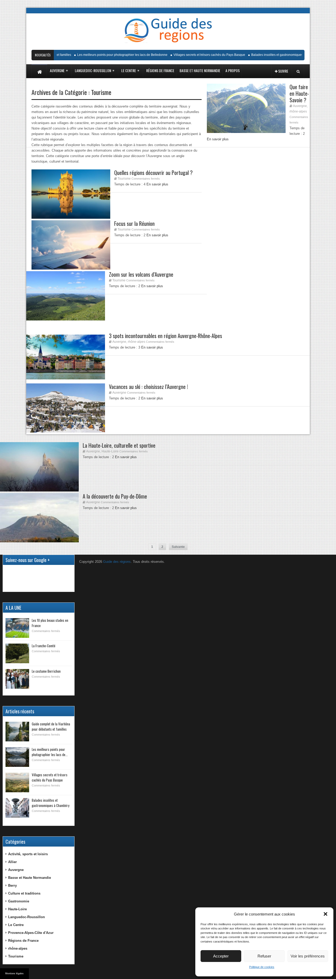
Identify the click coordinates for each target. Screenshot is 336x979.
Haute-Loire (110, 451)
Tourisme (118, 280)
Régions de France (23, 941)
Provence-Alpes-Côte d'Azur (31, 933)
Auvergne (300, 106)
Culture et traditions (24, 893)
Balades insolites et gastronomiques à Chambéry (277, 55)
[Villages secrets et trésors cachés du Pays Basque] (17, 782)
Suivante (178, 547)
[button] (325, 914)
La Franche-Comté (43, 645)
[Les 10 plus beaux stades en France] (17, 628)
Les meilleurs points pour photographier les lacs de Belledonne (113, 55)
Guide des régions (117, 562)
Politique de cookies (261, 967)
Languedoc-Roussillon (26, 917)
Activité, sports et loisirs (28, 854)
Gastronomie (18, 901)
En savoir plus (152, 286)
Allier (12, 862)
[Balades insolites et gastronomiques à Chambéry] (17, 808)
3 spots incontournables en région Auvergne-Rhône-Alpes (165, 336)
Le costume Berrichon (46, 671)
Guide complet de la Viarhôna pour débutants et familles (51, 726)
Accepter (221, 956)
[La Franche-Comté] (17, 653)
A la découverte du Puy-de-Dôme (115, 496)
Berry (12, 885)
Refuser (264, 956)
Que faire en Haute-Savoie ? (299, 93)
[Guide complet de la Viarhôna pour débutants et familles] (17, 731)
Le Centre (16, 925)
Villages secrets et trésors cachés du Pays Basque (200, 55)
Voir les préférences (308, 956)
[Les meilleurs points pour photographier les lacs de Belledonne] (17, 757)
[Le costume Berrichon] (17, 679)
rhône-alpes (298, 111)
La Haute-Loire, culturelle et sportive (119, 445)
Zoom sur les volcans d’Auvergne (141, 274)
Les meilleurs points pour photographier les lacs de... (50, 752)
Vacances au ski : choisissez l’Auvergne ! (148, 386)
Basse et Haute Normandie (29, 878)
